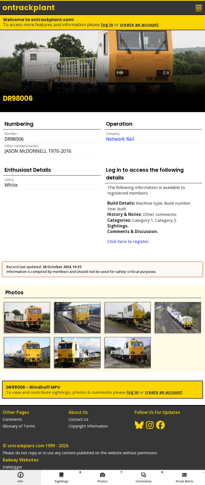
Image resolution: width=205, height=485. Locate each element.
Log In (107, 25)
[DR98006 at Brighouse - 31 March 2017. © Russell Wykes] (178, 317)
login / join (187, 7)
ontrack (28, 7)
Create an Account (139, 25)
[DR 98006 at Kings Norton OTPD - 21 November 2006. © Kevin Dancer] (77, 352)
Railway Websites (21, 460)
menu (199, 7)
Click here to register (128, 241)
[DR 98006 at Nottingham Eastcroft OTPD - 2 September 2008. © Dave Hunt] (27, 352)
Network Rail (120, 139)
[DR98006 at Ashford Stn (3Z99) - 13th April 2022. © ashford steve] (77, 317)
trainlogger (12, 466)
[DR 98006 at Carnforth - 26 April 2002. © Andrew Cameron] (128, 352)
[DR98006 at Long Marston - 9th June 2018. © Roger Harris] (128, 317)
